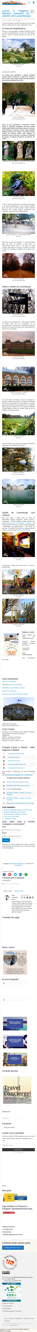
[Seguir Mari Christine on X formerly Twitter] (24, 897)
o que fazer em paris (13, 883)
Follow (4, 1186)
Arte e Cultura (23, 18)
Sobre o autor (8, 891)
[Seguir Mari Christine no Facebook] (22, 897)
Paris (19, 883)
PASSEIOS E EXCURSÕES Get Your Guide (20, 803)
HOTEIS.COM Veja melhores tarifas (17, 782)
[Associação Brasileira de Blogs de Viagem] (10, 1262)
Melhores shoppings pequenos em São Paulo (18, 810)
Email (4, 827)
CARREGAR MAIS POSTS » (13, 1247)
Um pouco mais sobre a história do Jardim (15, 694)
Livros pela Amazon (14, 757)
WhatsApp (29, 775)
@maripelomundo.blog (16, 863)
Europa (28, 18)
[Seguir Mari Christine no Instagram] (32, 897)
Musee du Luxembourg (9, 691)
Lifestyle (33, 18)
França (4, 883)
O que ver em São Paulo (11, 816)
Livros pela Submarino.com (16, 768)
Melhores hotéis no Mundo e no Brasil (15, 814)
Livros (7, 883)
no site (22, 740)
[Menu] (33, 2)
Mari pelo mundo (9, 1127)
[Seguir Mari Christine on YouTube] (27, 897)
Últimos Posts (19, 891)
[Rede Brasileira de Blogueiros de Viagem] (11, 1292)
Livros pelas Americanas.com (17, 764)
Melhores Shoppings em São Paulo (15, 812)
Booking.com (6, 1111)
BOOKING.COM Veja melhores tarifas (18, 785)
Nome (4, 833)
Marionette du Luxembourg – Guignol (18, 523)
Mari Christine (9, 18)
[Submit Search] (3, 1118)
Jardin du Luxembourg (23, 530)
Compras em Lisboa (10, 818)
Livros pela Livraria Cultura (16, 753)
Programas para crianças (12, 20)
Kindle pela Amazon (14, 761)
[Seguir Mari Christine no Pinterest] (30, 897)
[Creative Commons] (6, 1272)
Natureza (4, 20)
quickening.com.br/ (14, 1325)
